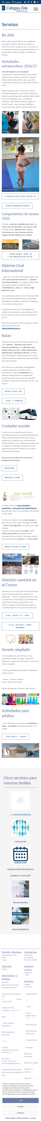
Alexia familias (6, 2)
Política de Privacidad (22, 1118)
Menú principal (35, 9)
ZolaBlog (27, 984)
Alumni (26, 975)
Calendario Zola (8, 1008)
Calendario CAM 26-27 (10, 1010)
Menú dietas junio (12, 478)
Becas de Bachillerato (21, 929)
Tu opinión (18, 2)
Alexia (4, 1041)
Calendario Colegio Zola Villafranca (20, 869)
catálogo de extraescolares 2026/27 (20, 196)
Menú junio (9, 468)
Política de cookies (10, 1118)
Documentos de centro (10, 985)
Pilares (4, 957)
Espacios (4, 969)
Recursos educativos (20, 902)
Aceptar (20, 1100)
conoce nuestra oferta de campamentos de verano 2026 (20, 255)
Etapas (4, 960)
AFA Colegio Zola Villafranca (20, 814)
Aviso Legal (33, 1118)
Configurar (20, 1113)
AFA (27, 1000)
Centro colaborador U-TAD (31, 1015)
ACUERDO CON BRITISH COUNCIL (17, 206)
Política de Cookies (31, 1063)
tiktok (37, 2)
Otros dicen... (28, 987)
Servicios (5, 982)
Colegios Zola (28, 973)
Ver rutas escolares (13, 391)
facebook (31, 2)
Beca (3, 1017)
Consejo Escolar (31, 994)
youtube (34, 2)
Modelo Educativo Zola (9, 955)
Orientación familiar (9, 988)
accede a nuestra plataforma (17, 616)
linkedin (25, 2)
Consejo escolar (20, 841)
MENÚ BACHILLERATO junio (15, 547)
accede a (14, 401)
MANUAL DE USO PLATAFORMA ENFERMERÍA (20, 626)
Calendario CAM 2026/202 (20, 875)
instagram (28, 2)
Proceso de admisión (30, 960)
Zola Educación (31, 1025)
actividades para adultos (15, 737)
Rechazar (20, 1107)
